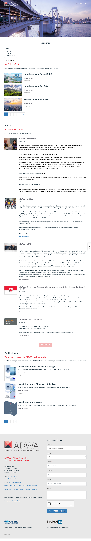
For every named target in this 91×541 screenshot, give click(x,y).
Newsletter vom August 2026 (38, 74)
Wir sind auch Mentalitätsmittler (30, 319)
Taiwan (21, 489)
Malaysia (34, 485)
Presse (9, 53)
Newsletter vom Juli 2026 (36, 86)
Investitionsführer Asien (30, 402)
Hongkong (13, 485)
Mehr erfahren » (28, 78)
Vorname (49, 470)
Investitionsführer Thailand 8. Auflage (36, 366)
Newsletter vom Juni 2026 (36, 99)
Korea (29, 485)
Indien (19, 485)
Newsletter (10, 51)
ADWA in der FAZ (25, 244)
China (6, 485)
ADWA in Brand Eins (26, 199)
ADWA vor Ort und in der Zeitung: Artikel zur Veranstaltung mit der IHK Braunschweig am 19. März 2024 (52, 288)
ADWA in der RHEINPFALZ (28, 138)
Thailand (27, 489)
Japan (24, 485)
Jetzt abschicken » (57, 511)
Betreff (49, 488)
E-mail (49, 479)
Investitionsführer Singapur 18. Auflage (37, 384)
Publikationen (11, 55)
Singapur (15, 489)
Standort (49, 444)
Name (49, 461)
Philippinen (7, 489)
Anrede (49, 453)
